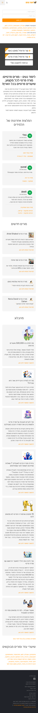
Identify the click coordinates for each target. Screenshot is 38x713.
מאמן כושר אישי (12, 664)
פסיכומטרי (26, 30)
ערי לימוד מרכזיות (31, 690)
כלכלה (10, 25)
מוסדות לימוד (32, 695)
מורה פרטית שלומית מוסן (17, 281)
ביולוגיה (17, 661)
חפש (17, 20)
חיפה (7, 33)
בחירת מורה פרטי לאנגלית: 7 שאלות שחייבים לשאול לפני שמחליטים (19, 464)
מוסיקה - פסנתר (27, 181)
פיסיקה (32, 30)
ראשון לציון (14, 35)
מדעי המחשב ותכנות (17, 657)
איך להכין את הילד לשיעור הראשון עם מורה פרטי (19, 562)
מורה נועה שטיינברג (27, 207)
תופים (19, 664)
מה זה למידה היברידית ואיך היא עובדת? (21, 381)
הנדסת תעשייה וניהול (20, 659)
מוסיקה (20, 28)
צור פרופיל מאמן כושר (18, 50)
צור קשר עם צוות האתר (30, 697)
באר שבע (18, 33)
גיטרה (24, 664)
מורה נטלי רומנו (28, 153)
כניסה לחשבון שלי (19, 62)
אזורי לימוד (33, 688)
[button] (2, 2)
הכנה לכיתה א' (31, 664)
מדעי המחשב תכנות (29, 28)
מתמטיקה (5, 28)
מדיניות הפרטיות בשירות (30, 707)
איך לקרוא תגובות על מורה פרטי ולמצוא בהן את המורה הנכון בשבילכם (19, 423)
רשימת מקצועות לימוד (30, 686)
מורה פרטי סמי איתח (19, 260)
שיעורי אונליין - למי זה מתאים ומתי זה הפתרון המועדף (19, 611)
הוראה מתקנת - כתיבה (25, 213)
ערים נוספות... (30, 37)
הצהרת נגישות (32, 699)
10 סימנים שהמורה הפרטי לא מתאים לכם (19, 515)
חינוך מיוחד (32, 661)
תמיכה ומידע (32, 693)
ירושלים (33, 35)
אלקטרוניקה (24, 661)
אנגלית (22, 25)
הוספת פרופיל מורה (31, 682)
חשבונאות (16, 25)
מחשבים (11, 661)
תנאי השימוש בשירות (19, 705)
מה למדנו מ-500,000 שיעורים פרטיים (22, 344)
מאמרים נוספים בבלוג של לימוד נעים (24, 639)
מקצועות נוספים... (16, 30)
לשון (6, 25)
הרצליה (12, 33)
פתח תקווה (22, 35)
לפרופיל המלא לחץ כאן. (26, 250)
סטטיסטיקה (13, 28)
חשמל (29, 659)
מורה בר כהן (29, 178)
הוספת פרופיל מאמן (31, 684)
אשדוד (24, 33)
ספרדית (10, 659)
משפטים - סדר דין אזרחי (25, 156)
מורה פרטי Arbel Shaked (17, 234)
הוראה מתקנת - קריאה (25, 211)
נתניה (28, 35)
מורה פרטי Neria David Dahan (17, 300)
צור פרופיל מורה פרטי (18, 56)
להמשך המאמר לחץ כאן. (26, 363)
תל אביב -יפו (7, 35)
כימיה (34, 659)
